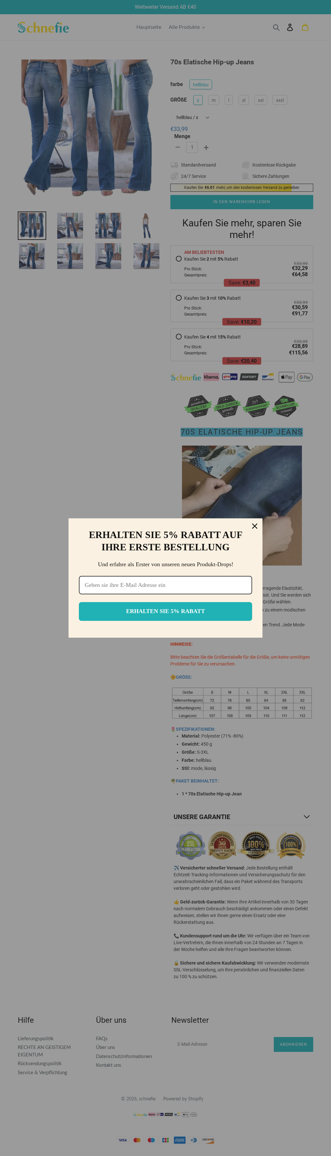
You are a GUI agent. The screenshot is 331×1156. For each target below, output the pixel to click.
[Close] (254, 526)
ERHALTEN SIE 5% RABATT (165, 611)
